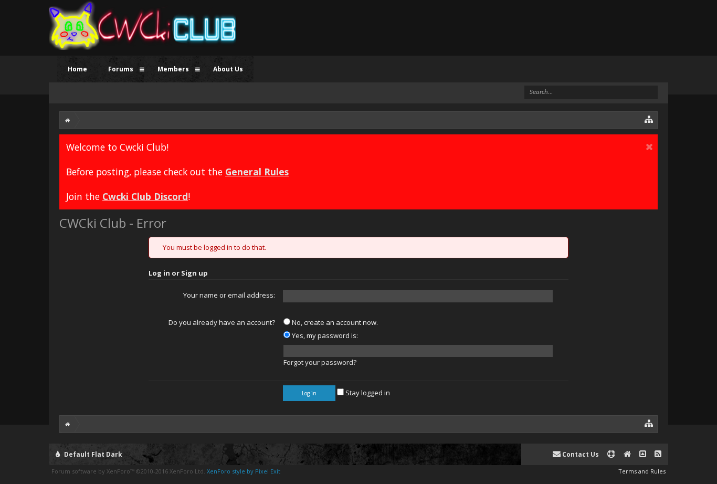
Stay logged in (367, 392)
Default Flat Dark (92, 454)
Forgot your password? (319, 362)
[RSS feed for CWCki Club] (658, 454)
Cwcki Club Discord (145, 196)
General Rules (257, 171)
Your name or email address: (229, 295)
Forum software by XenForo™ (128, 471)
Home (77, 69)
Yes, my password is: (324, 335)
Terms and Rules (642, 471)
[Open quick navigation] (649, 119)
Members (173, 69)
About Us (228, 69)
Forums (120, 69)
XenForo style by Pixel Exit (243, 471)
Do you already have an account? (221, 322)
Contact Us (580, 454)
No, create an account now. (334, 322)
